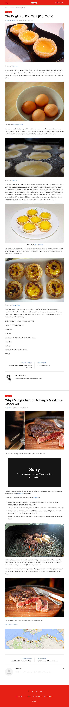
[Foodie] (34, 2)
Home (6, 7)
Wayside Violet (18, 125)
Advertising (28, 696)
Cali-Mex (8, 407)
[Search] (55, 3)
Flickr (15, 180)
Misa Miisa (16, 305)
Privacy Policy (48, 696)
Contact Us (19, 696)
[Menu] (7, 3)
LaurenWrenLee (10, 20)
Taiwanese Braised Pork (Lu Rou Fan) (47, 661)
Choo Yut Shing (38, 244)
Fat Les (15, 66)
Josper (35, 497)
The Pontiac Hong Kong (44, 365)
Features (8, 12)
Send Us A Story (37, 696)
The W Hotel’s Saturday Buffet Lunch (21, 661)
